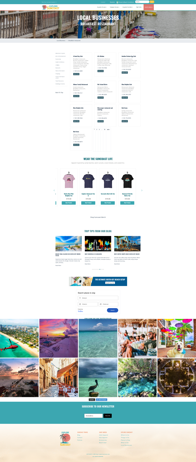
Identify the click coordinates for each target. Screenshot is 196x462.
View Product (68, 203)
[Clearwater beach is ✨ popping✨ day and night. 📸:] (19, 377)
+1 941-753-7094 (102, 68)
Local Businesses (126, 445)
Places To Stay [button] (127, 7)
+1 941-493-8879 (78, 142)
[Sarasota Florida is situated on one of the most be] (19, 338)
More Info (76, 74)
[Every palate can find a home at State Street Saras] (58, 377)
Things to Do (125, 437)
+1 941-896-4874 (102, 118)
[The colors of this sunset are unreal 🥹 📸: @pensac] (58, 338)
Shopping (58, 73)
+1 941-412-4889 (78, 71)
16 (104, 129)
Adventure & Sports (60, 53)
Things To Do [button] (114, 7)
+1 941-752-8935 (126, 118)
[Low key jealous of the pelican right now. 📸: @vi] (98, 377)
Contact (103, 2)
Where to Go (125, 435)
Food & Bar (58, 59)
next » (108, 129)
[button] (142, 190)
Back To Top (59, 92)
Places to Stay (125, 440)
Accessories (103, 440)
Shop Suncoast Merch (98, 217)
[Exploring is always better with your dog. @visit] (176, 338)
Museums (58, 68)
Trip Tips (138, 7)
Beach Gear (103, 442)
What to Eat (125, 442)
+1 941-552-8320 (126, 69)
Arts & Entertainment (61, 56)
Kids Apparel (103, 437)
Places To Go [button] (101, 7)
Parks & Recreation (60, 71)
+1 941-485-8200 (102, 94)
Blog (78, 435)
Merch (149, 7)
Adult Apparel (103, 435)
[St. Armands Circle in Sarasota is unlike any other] (176, 377)
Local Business (61, 40)
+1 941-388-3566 (78, 118)
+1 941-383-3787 (126, 94)
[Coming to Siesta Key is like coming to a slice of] (137, 338)
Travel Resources (60, 81)
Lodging (57, 65)
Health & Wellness (60, 62)
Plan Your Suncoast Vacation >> (49, 2)
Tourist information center (60, 77)
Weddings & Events (60, 84)
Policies (79, 440)
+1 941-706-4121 (78, 93)
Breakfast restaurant (74, 40)
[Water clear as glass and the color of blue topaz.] (137, 377)
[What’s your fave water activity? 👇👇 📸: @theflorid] (98, 338)
